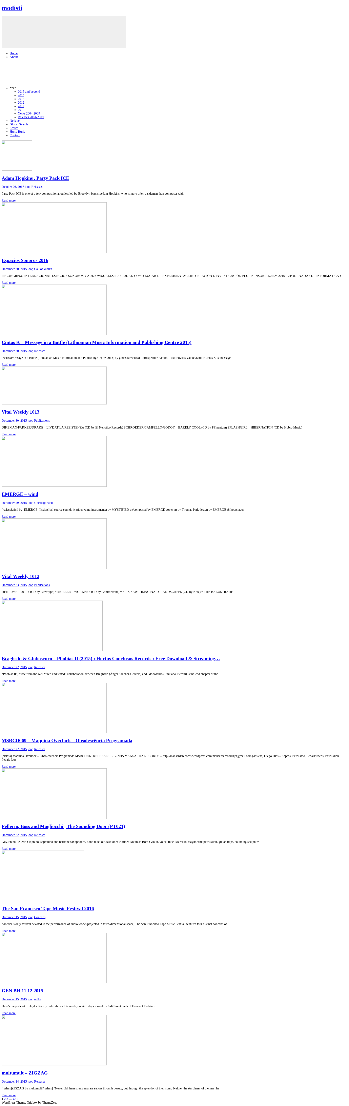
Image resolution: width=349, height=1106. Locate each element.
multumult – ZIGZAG (25, 1073)
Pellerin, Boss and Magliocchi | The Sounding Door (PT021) (63, 826)
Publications (42, 420)
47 (14, 1099)
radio (37, 999)
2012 (21, 102)
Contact (15, 135)
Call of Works (43, 269)
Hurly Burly (17, 131)
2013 (21, 99)
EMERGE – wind (20, 494)
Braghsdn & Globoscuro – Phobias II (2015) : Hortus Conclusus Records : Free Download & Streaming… (111, 658)
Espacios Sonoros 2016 (25, 260)
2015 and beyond (29, 91)
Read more (9, 200)
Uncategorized (43, 502)
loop (27, 186)
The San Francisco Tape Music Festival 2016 (48, 908)
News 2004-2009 (29, 113)
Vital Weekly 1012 (20, 576)
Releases (36, 186)
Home (14, 53)
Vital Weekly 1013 (20, 412)
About (14, 57)
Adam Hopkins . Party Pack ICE (35, 178)
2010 (21, 109)
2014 (21, 95)
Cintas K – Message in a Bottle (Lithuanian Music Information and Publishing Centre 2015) (96, 342)
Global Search (19, 124)
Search (14, 128)
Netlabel (15, 120)
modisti (12, 8)
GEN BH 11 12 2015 (22, 990)
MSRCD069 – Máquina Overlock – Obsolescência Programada (67, 740)
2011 (21, 106)
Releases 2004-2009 (31, 117)
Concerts (39, 917)
